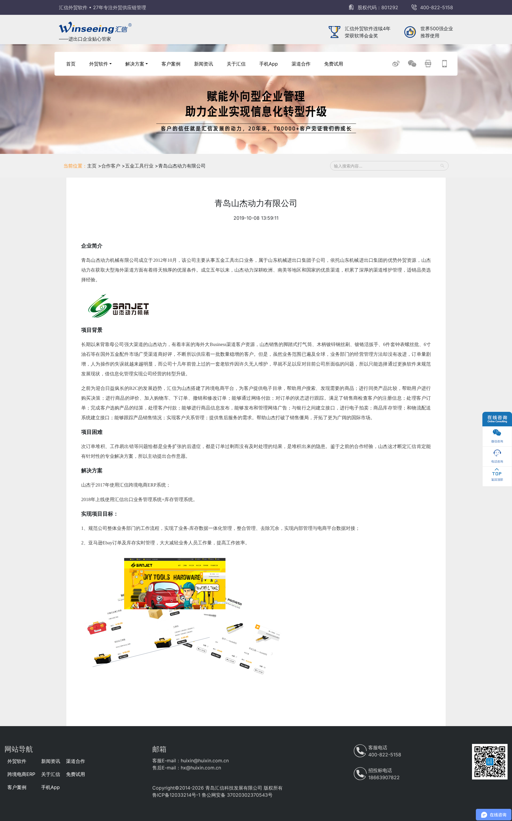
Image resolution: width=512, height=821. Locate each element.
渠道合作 (301, 64)
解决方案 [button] (134, 64)
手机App (268, 64)
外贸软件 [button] (98, 64)
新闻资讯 (203, 64)
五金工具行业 (140, 166)
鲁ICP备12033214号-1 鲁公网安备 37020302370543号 (212, 795)
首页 (71, 64)
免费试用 (333, 64)
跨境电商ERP (21, 774)
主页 (92, 166)
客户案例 (170, 64)
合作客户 (111, 166)
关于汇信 (236, 64)
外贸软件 (16, 761)
